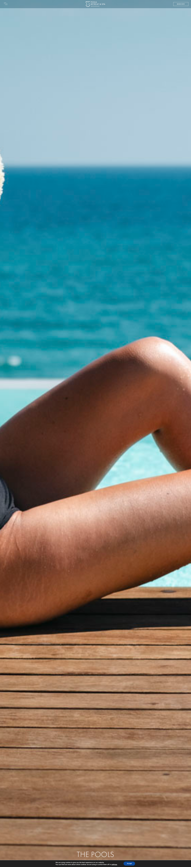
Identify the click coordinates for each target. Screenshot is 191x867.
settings (114, 865)
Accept (129, 863)
